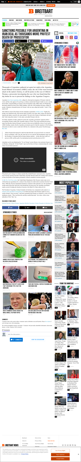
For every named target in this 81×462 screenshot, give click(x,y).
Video (58, 2)
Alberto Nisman (15, 203)
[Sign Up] (50, 5)
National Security (6, 203)
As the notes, (9, 180)
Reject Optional (60, 454)
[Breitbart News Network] (56, 33)
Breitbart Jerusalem (29, 203)
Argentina (21, 203)
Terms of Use (38, 438)
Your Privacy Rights (60, 450)
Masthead (24, 438)
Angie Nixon (19, 20)
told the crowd (39, 111)
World (53, 2)
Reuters (50, 80)
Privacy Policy (38, 440)
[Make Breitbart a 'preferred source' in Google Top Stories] (45, 83)
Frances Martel (7, 82)
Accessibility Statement (25, 444)
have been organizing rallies (15, 100)
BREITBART (43, 11)
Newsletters (19, 2)
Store (49, 438)
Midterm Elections (29, 20)
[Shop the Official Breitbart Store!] (73, 33)
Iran (52, 203)
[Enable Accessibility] (79, 1)
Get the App (50, 443)
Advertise (37, 446)
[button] (3, 2)
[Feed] (75, 445)
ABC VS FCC (55, 20)
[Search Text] (71, 2)
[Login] (75, 2)
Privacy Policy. (25, 454)
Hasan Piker (39, 20)
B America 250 (27, 2)
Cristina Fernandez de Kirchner (42, 203)
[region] (40, 454)
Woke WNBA (48, 20)
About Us (24, 440)
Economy (48, 2)
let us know (47, 321)
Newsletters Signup (52, 446)
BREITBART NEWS (11, 445)
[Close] (78, 454)
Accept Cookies (60, 458)
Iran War (11, 20)
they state (4, 128)
